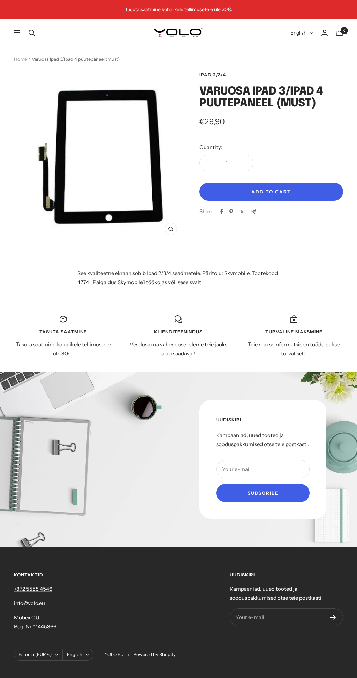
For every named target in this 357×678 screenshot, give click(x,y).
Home (20, 59)
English (298, 33)
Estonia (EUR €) (35, 654)
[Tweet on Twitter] (242, 211)
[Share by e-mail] (253, 211)
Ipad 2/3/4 (212, 75)
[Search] (32, 33)
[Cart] (339, 33)
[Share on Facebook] (221, 211)
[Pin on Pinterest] (231, 211)
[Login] (324, 33)
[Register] (333, 617)
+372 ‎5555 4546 (33, 588)
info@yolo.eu (29, 603)
